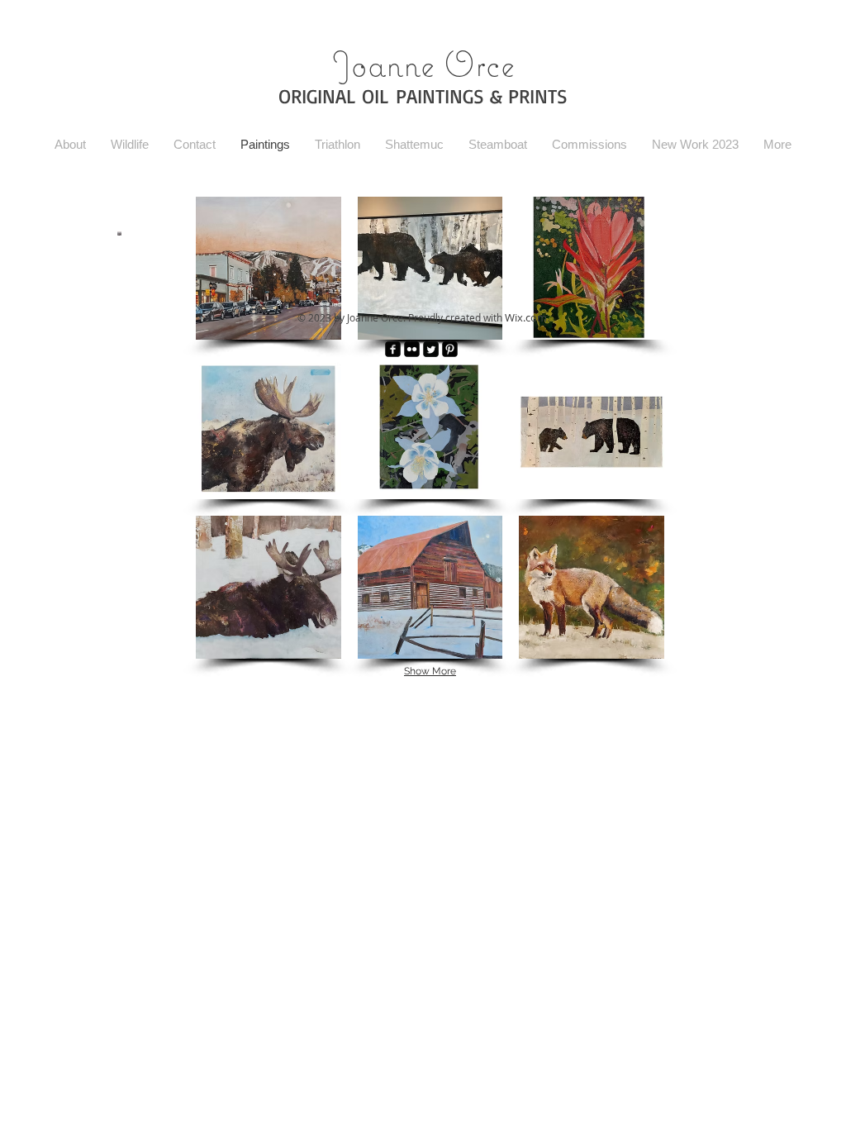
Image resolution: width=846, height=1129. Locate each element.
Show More (430, 671)
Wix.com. (527, 317)
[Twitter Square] (431, 349)
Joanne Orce (423, 63)
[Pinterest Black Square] (450, 349)
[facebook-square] (393, 349)
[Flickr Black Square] (412, 349)
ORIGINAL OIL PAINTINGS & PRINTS (423, 95)
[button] (268, 268)
